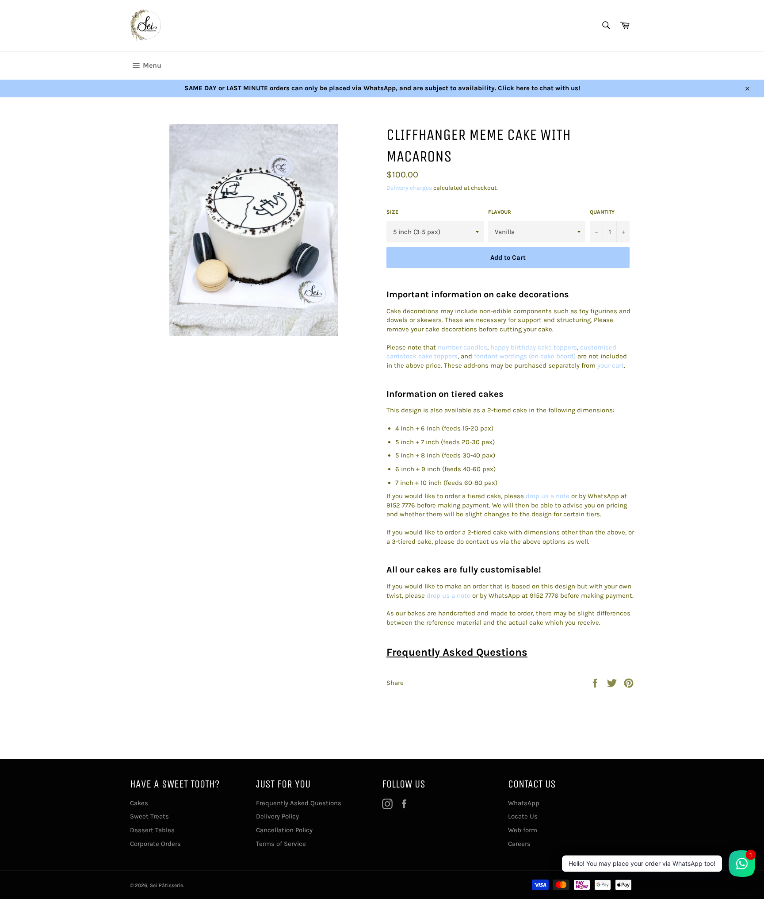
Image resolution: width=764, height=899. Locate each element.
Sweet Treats (149, 816)
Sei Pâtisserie (166, 885)
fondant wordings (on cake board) (525, 356)
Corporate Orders (155, 844)
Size (392, 212)
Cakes (139, 803)
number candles (462, 347)
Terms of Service (281, 844)
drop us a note (547, 496)
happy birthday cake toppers (533, 347)
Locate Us (523, 816)
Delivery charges (409, 188)
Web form (522, 830)
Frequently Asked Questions (456, 652)
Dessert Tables (152, 830)
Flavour (499, 212)
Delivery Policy (277, 816)
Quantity (602, 212)
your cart (610, 365)
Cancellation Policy (284, 830)
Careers (519, 844)
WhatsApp (523, 803)
